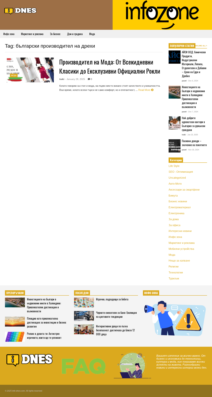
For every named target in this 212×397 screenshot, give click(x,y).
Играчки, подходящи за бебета (112, 299)
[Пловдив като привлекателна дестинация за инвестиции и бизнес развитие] (15, 322)
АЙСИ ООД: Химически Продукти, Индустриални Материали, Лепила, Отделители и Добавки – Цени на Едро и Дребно (194, 64)
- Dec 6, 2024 (192, 81)
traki (61, 79)
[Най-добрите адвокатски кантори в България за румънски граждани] (175, 123)
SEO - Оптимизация (181, 171)
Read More (144, 89)
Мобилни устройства (181, 248)
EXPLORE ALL (200, 46)
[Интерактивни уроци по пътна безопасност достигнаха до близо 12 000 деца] (84, 329)
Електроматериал (180, 207)
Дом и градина (75, 34)
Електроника (176, 213)
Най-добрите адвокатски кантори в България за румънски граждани (193, 124)
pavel (184, 81)
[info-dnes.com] (20, 11)
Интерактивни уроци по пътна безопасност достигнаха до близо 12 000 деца (115, 330)
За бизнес (55, 34)
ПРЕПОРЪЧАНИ (15, 293)
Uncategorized (177, 177)
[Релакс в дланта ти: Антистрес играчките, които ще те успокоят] (15, 337)
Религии (174, 266)
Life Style (174, 166)
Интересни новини (180, 231)
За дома (174, 219)
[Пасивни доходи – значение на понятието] (175, 146)
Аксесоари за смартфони (184, 189)
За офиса (174, 225)
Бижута (173, 195)
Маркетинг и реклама (32, 34)
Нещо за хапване (179, 260)
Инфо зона (8, 34)
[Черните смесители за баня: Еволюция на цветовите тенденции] (84, 316)
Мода (92, 34)
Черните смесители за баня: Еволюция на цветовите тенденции (116, 315)
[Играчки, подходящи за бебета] (84, 302)
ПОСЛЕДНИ (82, 293)
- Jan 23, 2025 (192, 135)
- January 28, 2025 (75, 79)
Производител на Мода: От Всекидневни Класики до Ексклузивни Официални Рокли (109, 66)
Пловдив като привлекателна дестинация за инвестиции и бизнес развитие (46, 322)
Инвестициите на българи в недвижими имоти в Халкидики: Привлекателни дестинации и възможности (193, 97)
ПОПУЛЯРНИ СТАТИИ (182, 46)
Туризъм (174, 278)
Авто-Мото (175, 183)
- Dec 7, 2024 (192, 112)
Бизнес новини (178, 201)
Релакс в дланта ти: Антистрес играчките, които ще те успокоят (44, 336)
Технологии (176, 272)
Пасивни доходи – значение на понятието (194, 143)
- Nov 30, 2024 (193, 150)
